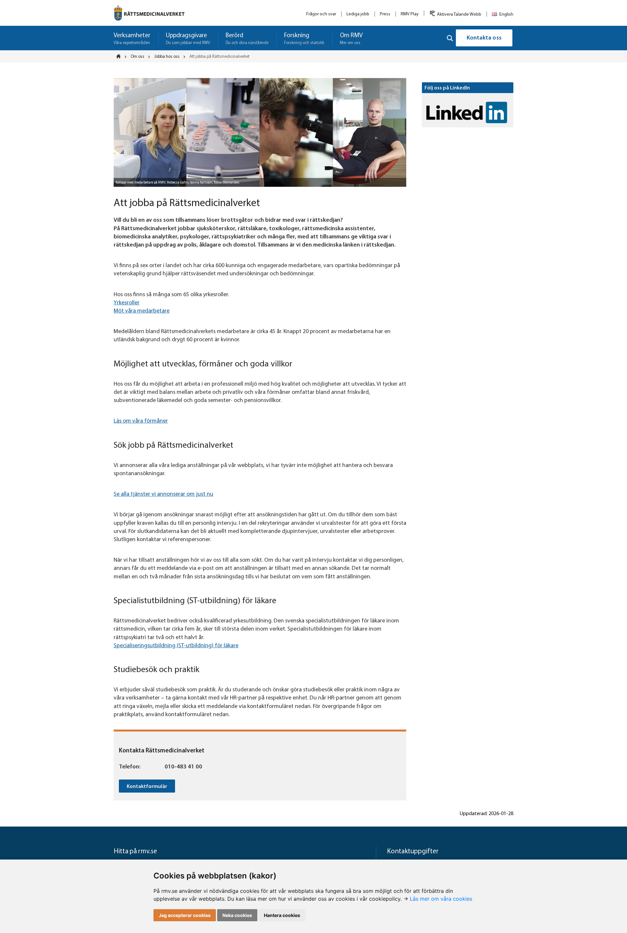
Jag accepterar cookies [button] (185, 915)
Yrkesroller (126, 303)
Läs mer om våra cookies (441, 898)
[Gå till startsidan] (149, 13)
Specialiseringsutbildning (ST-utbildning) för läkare (176, 646)
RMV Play (410, 14)
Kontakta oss (484, 38)
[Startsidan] (120, 56)
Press (385, 14)
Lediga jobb (357, 14)
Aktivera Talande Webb (459, 14)
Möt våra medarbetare (141, 311)
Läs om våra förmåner (141, 421)
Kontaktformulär (147, 786)
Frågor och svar (321, 14)
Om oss (137, 57)
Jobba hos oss (167, 57)
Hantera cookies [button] (282, 915)
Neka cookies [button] (237, 915)
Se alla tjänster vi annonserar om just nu (163, 494)
